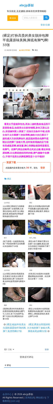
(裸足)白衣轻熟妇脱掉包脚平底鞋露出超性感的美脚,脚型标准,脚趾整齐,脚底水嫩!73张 (39, 210)
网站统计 (40, 397)
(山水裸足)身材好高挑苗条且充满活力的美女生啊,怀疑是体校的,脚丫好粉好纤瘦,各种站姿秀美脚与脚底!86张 (14, 278)
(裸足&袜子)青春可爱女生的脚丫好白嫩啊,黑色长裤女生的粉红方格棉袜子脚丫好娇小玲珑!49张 (39, 245)
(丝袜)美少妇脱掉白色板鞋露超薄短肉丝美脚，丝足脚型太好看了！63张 (39, 276)
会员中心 (7, 394)
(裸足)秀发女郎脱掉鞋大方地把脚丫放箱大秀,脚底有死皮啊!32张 (38, 328)
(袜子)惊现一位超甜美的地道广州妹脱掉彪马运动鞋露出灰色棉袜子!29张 (14, 244)
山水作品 (7, 203)
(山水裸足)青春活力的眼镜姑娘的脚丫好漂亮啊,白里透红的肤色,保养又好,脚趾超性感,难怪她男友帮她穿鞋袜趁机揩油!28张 (13, 211)
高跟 (5, 305)
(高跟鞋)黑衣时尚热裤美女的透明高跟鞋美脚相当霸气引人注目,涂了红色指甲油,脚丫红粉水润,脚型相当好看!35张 (14, 313)
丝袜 (30, 270)
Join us (14, 400)
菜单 (13, 18)
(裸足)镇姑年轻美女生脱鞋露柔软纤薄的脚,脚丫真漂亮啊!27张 (14, 328)
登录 (46, 349)
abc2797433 (25, 50)
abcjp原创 (26, 5)
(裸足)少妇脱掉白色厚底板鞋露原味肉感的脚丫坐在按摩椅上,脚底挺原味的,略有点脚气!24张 (39, 312)
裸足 (36, 50)
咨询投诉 (29, 397)
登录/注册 (45, 24)
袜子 (5, 238)
